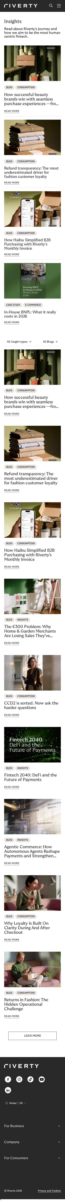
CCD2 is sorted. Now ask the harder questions (31, 705)
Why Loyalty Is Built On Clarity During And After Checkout (27, 928)
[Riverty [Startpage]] (21, 6)
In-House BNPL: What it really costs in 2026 (30, 314)
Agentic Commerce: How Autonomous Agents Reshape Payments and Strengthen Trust (32, 851)
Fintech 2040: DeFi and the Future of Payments (30, 777)
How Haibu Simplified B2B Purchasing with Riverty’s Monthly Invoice (27, 244)
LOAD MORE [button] (32, 1035)
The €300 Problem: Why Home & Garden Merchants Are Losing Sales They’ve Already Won (30, 631)
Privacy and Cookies (49, 1191)
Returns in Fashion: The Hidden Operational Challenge (26, 1004)
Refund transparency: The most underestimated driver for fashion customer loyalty (31, 172)
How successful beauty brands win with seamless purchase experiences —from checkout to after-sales (32, 99)
